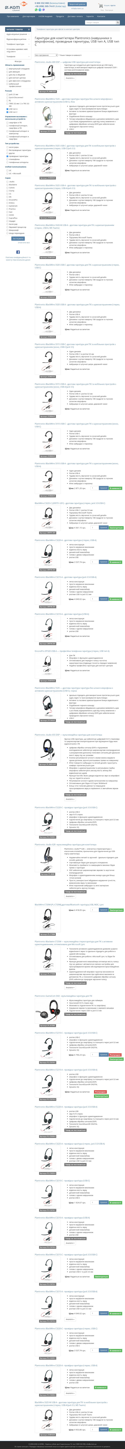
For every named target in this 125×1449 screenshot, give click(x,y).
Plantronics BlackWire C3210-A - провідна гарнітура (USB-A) (62, 1217)
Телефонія (11, 56)
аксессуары (14, 147)
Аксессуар (13, 224)
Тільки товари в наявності (70, 55)
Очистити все (24, 242)
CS (10, 194)
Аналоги (69, 78)
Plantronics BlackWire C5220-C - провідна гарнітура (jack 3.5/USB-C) (66, 807)
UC (10, 170)
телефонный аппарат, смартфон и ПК (18, 126)
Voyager (12, 221)
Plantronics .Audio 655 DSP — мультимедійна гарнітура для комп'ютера (68, 734)
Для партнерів (29, 16)
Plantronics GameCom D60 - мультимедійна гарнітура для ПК (63, 996)
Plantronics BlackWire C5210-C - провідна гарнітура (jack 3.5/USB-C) (66, 1033)
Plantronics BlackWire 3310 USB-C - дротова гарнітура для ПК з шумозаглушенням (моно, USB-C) (77, 425)
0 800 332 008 (42, 3)
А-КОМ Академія (45, 16)
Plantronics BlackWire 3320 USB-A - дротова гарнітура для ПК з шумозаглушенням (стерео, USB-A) (77, 306)
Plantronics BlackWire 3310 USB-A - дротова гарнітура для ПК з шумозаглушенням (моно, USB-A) (77, 465)
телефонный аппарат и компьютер (19, 132)
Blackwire (13, 184)
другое (12, 153)
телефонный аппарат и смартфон (19, 137)
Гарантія (90, 16)
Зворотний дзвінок (77, 4)
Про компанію (13, 16)
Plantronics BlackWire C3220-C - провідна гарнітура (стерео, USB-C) (66, 1328)
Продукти (60, 16)
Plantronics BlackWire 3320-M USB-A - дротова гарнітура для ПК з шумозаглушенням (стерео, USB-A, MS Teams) (74, 226)
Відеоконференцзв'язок (16, 39)
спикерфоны (14, 159)
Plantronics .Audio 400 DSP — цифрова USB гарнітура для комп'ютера (67, 62)
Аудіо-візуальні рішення (17, 34)
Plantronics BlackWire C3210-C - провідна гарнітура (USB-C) (62, 1180)
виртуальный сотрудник (19, 69)
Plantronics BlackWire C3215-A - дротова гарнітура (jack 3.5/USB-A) (65, 577)
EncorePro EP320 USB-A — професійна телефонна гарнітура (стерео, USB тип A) (72, 651)
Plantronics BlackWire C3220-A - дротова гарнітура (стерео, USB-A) (65, 540)
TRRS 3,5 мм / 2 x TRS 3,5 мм (19, 104)
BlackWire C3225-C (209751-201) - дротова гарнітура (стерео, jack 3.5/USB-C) (70, 503)
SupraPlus (13, 218)
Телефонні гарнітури (15, 44)
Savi (10, 212)
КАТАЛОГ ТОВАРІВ (15, 29)
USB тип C (13, 112)
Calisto (12, 188)
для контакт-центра (17, 78)
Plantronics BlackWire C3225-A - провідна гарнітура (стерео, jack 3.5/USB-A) (70, 1143)
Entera (11, 203)
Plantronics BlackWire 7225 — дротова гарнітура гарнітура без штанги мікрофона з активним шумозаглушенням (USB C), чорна (74, 689)
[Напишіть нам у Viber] (43, 9)
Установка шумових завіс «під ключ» (17, 50)
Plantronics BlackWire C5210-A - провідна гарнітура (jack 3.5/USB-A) (66, 1069)
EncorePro (13, 200)
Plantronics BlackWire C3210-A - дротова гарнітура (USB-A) (62, 614)
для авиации (14, 72)
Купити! (103, 488)
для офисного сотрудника (20, 81)
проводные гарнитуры (18, 156)
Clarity (11, 191)
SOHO (11, 215)
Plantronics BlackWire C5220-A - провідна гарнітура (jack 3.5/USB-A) (66, 1106)
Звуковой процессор (17, 227)
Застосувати (18, 238)
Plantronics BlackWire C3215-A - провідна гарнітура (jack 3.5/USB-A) (66, 1291)
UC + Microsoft (15, 173)
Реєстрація (109, 10)
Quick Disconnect (16, 97)
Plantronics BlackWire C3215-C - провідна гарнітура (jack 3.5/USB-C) (66, 1254)
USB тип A (13, 109)
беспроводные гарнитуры (20, 150)
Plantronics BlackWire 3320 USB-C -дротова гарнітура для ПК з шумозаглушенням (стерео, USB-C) (77, 266)
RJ (10, 100)
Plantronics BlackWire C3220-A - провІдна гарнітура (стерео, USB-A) (66, 1365)
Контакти (101, 16)
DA (10, 197)
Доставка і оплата (75, 16)
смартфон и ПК (15, 122)
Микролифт (14, 230)
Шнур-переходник (16, 233)
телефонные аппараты (18, 162)
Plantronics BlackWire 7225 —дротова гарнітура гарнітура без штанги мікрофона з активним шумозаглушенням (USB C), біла (73, 100)
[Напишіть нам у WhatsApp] (36, 9)
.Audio (11, 181)
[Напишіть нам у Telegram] (40, 9)
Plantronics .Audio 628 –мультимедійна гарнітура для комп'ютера (65, 844)
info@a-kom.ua (77, 8)
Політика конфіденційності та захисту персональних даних (18, 258)
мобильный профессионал (15, 85)
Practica (12, 209)
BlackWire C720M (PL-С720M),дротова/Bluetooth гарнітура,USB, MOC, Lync (69, 904)
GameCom (13, 206)
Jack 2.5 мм (13, 94)
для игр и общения (17, 75)
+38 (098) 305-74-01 (45, 6)
